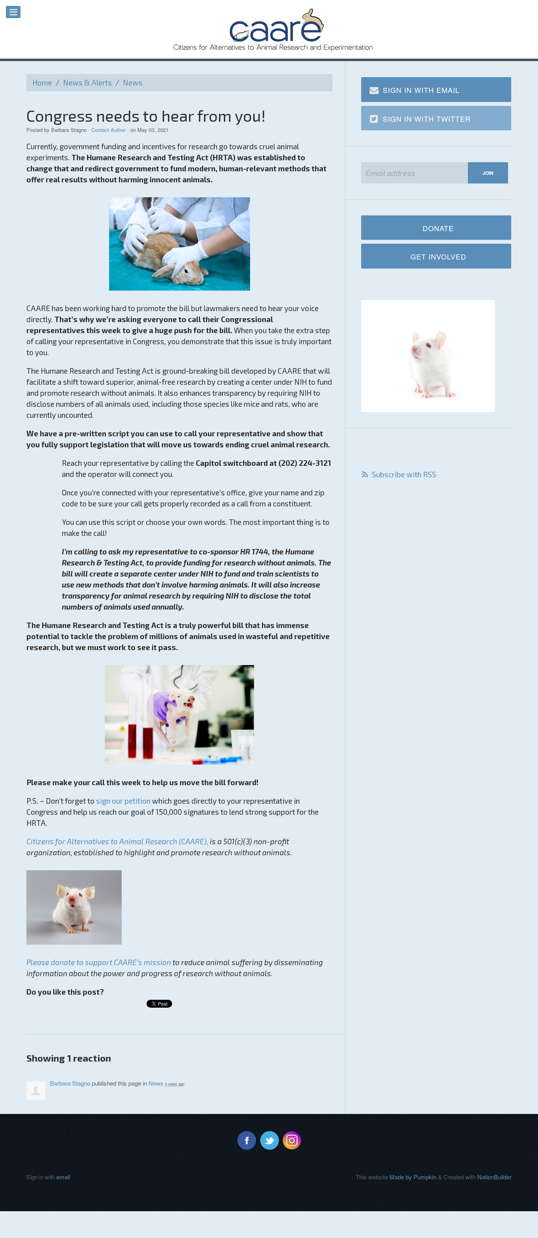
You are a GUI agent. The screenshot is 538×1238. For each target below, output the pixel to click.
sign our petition (123, 800)
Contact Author (108, 129)
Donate (438, 228)
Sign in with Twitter (427, 118)
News (133, 82)
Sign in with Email (421, 90)
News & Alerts (87, 82)
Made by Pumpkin (413, 1177)
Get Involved (438, 256)
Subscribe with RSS (404, 474)
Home (42, 82)
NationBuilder (494, 1177)
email (63, 1177)
